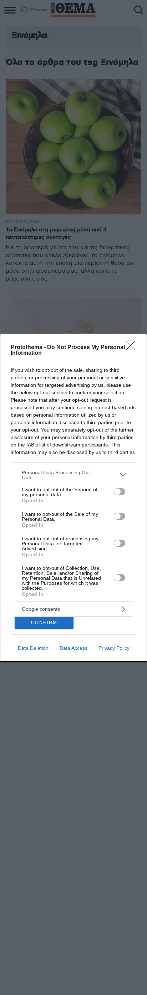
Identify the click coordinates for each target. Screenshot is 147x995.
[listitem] (73, 475)
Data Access (73, 648)
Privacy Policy (114, 648)
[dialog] (73, 498)
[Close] (133, 347)
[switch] (119, 491)
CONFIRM (44, 622)
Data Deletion (33, 648)
